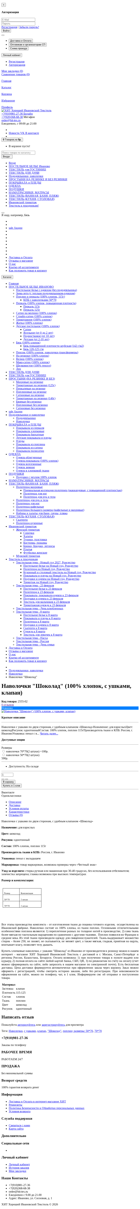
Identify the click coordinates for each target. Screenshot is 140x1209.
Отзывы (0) (16, 815)
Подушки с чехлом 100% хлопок (36, 477)
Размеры (6, 747)
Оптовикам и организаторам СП (27, 44)
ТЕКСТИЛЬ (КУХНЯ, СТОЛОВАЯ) (32, 199)
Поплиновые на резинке (31, 391)
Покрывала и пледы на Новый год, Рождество (52, 575)
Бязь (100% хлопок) (28, 342)
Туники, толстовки (35, 539)
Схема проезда (18, 48)
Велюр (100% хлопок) (29, 359)
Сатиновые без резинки (31, 408)
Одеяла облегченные (29, 457)
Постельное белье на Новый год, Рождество (50, 565)
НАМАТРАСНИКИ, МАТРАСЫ (29, 192)
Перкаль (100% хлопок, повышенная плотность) (46, 303)
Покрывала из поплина (30, 444)
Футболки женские (35, 552)
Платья (27, 549)
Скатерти (22, 519)
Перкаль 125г (31, 309)
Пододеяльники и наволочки (27, 414)
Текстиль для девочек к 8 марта (42, 634)
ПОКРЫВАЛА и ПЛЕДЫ (25, 182)
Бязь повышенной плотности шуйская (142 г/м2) (53, 345)
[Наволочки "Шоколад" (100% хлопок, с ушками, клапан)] (38, 711)
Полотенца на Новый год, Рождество (46, 569)
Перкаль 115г (31, 306)
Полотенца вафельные (30, 506)
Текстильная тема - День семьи (35, 644)
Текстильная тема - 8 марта (33, 611)
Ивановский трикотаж (23, 202)
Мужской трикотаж (28, 555)
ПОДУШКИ (16, 189)
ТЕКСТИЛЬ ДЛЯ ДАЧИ (24, 172)
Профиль (7, 107)
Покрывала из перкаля (30, 427)
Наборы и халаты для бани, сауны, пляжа (41, 513)
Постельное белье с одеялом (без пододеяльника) (46, 290)
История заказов (19, 1167)
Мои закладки (17, 1171)
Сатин (27, 329)
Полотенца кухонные (29, 523)
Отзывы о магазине (21, 260)
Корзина (6, 94)
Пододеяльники (26, 418)
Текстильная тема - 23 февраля (35, 585)
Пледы (20, 441)
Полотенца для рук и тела (39, 496)
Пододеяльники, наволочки (26, 176)
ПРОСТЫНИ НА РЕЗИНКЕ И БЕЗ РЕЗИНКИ (38, 179)
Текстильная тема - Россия (32, 641)
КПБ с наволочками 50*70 (39, 299)
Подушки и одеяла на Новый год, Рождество (51, 578)
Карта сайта (16, 1128)
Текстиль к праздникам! (24, 205)
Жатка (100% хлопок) (29, 322)
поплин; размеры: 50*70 (78, 1030)
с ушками (30, 1030)
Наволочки (23, 421)
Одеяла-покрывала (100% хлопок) (37, 460)
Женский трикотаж (28, 529)
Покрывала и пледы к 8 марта (42, 618)
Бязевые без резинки (29, 401)
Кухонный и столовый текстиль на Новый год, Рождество (59, 572)
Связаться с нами (19, 1125)
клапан (41, 1030)
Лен (18, 368)
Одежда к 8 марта (34, 631)
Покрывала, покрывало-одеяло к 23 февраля (50, 595)
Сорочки (28, 532)
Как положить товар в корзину (28, 270)
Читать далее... (49, 733)
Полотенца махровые (29, 487)
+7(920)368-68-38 (12, 117)
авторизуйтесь (26, 1024)
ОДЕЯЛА (15, 185)
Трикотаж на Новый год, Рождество (45, 582)
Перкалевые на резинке (30, 388)
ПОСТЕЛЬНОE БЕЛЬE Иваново (29, 166)
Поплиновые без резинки (32, 404)
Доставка (14, 805)
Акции (15, 227)
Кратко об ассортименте (24, 267)
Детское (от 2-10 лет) (36, 339)
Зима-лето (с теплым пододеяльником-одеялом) (45, 293)
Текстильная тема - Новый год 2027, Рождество (45, 562)
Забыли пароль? (29, 27)
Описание (15, 801)
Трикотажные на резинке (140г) (35, 398)
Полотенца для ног (35, 493)
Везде (12, 162)
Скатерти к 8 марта (35, 628)
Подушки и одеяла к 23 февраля (43, 598)
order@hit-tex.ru (11, 120)
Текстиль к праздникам (23, 559)
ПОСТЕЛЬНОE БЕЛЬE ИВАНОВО (31, 286)
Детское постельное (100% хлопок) (38, 326)
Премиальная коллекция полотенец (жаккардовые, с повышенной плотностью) (72, 490)
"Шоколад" (54, 1030)
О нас (12, 264)
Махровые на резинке (29, 381)
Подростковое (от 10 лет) (39, 336)
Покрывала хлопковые (30, 431)
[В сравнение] (6, 779)
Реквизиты (15, 1104)
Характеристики (19, 811)
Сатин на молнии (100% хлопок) (36, 313)
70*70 (98, 1030)
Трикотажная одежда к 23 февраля (44, 605)
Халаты (28, 536)
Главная (6, 80)
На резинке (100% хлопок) (32, 355)
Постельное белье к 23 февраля (42, 588)
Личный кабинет (19, 1164)
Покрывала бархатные (30, 434)
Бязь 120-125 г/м (33, 349)
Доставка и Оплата (20, 40)
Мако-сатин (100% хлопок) (33, 362)
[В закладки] (2, 779)
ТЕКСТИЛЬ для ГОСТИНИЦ (27, 169)
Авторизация (17, 64)
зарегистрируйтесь (53, 1024)
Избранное (8, 100)
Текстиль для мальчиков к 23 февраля (46, 601)
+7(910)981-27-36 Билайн (17, 113)
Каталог (6, 87)
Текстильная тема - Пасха (32, 638)
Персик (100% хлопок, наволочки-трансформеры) (47, 352)
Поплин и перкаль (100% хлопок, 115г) (40, 296)
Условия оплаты (19, 808)
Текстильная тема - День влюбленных (39, 608)
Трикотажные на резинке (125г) (35, 385)
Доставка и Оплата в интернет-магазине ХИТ (37, 1101)
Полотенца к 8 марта (36, 621)
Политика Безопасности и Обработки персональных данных (46, 1108)
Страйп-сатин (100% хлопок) (34, 316)
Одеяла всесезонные (28, 464)
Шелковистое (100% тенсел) (33, 365)
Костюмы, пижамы (35, 542)
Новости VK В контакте (24, 133)
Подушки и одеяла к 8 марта (41, 624)
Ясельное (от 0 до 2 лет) (38, 332)
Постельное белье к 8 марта (40, 615)
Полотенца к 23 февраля (38, 592)
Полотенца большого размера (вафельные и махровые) (50, 510)
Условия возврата (19, 1111)
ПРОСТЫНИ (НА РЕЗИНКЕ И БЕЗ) (32, 378)
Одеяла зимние (25, 467)
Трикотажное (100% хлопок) (33, 319)
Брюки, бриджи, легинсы (39, 546)
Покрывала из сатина (29, 447)
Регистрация (9, 27)
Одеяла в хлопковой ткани (32, 470)
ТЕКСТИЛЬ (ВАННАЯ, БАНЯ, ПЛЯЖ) (34, 195)
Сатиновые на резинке (30, 395)
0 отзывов (7, 704)
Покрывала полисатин (30, 450)
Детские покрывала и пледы (33, 437)
